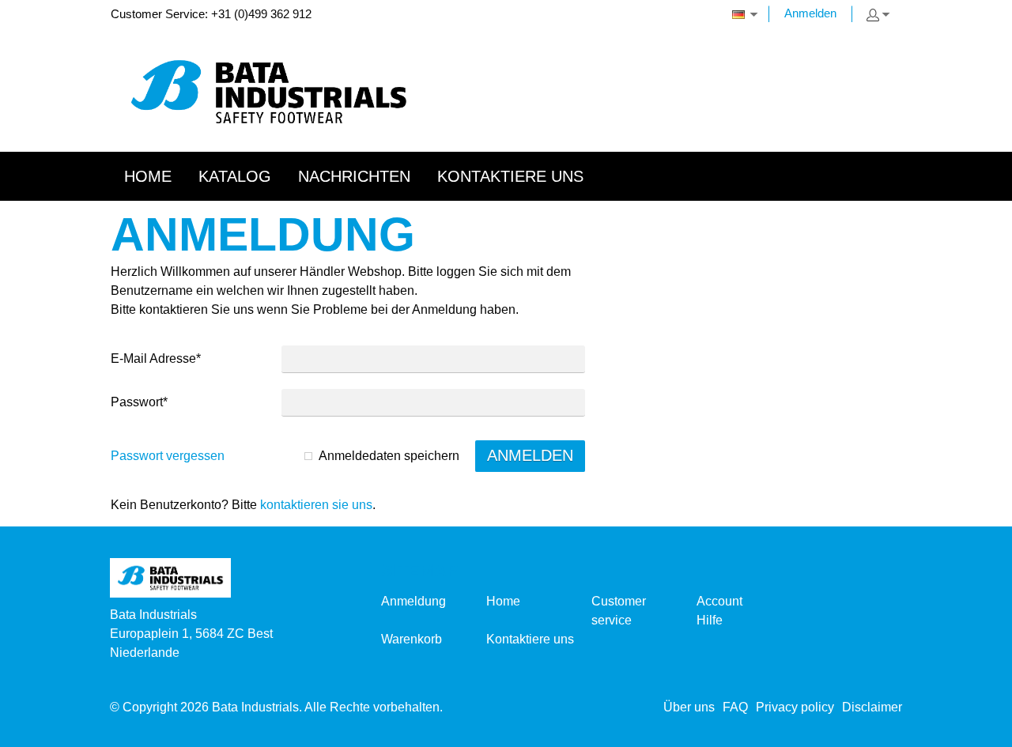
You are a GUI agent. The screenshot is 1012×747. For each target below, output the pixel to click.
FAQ (735, 707)
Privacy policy (795, 707)
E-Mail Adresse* (156, 358)
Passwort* (139, 402)
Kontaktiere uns (530, 639)
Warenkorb (411, 639)
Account (719, 601)
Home (503, 601)
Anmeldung (413, 601)
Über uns (689, 707)
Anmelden (810, 13)
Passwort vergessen (168, 455)
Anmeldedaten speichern (389, 455)
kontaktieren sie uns (316, 504)
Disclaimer (872, 707)
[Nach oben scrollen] (978, 729)
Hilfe (710, 620)
